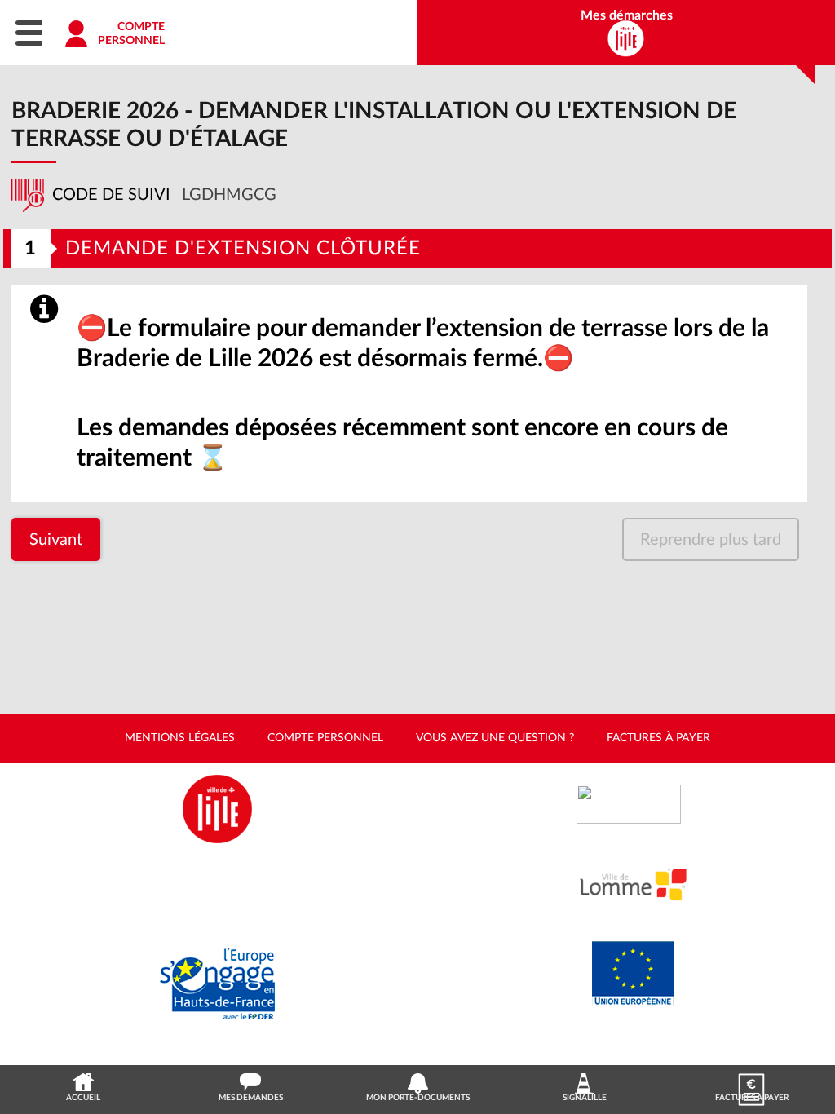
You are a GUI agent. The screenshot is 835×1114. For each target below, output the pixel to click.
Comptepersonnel (131, 33)
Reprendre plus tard (710, 540)
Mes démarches (627, 15)
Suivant (55, 540)
